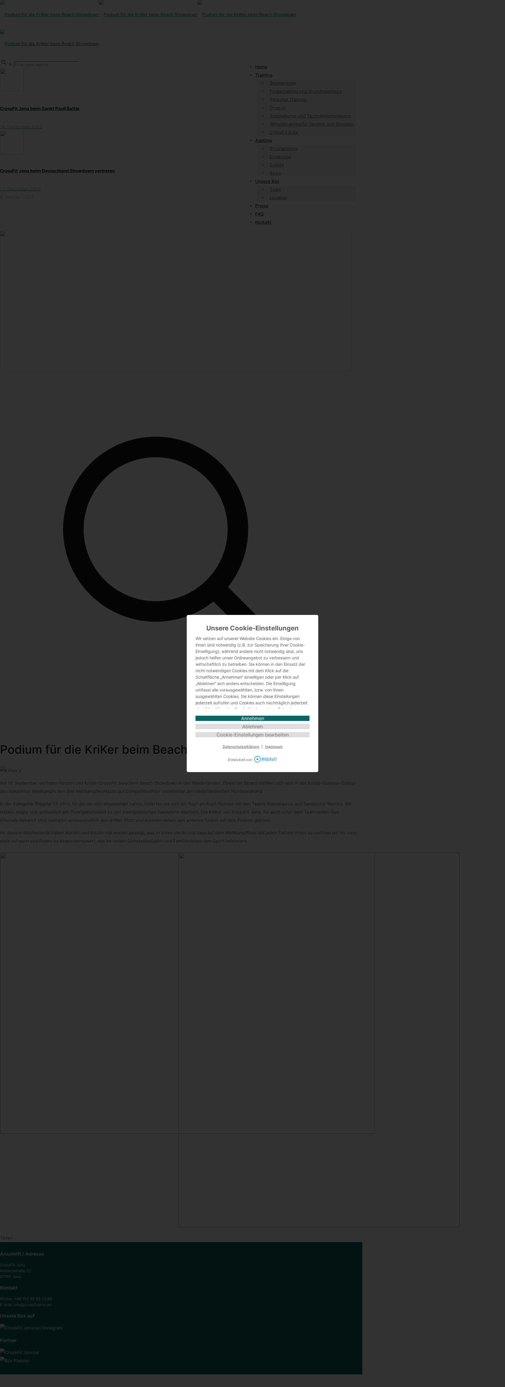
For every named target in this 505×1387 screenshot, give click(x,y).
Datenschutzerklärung (241, 747)
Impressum (274, 747)
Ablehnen (252, 726)
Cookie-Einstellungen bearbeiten (253, 734)
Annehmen (252, 718)
